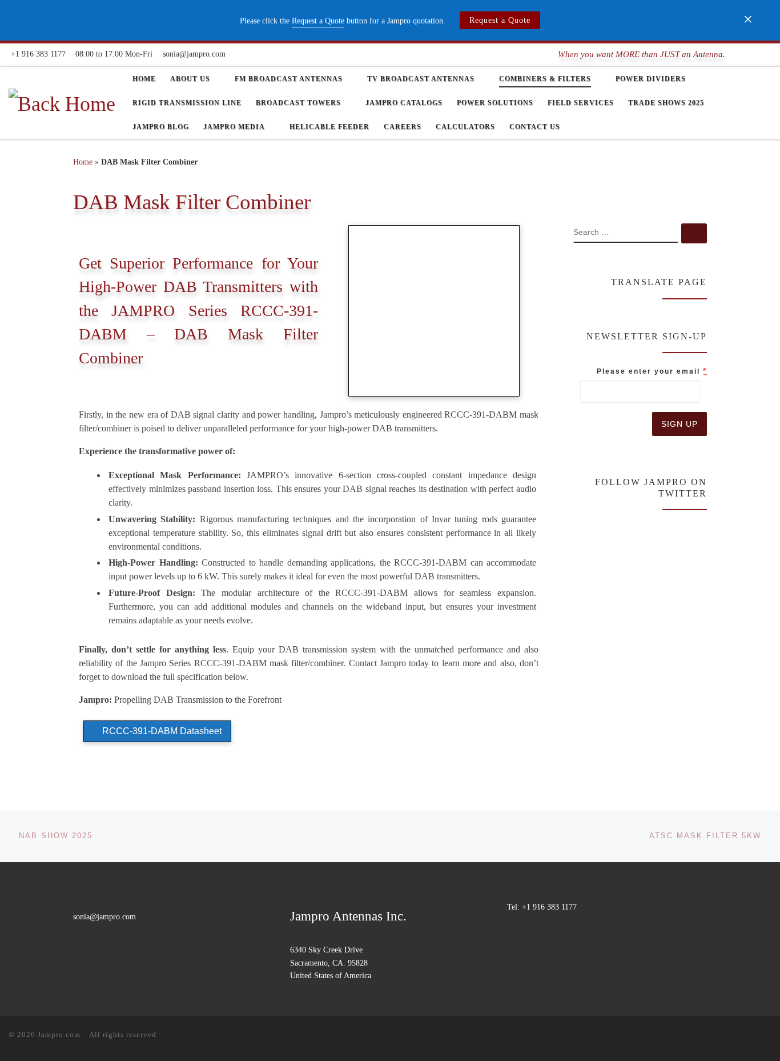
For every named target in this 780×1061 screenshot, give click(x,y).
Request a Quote (499, 20)
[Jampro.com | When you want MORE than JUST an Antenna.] (62, 101)
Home (83, 161)
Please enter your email (652, 370)
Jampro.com (59, 1034)
